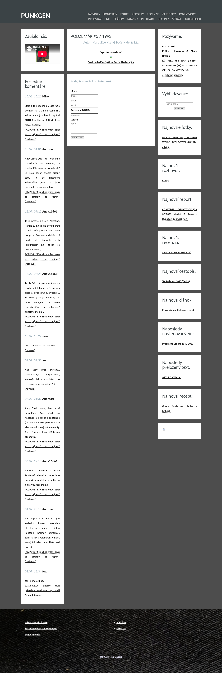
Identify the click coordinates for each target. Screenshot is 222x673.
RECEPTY (163, 19)
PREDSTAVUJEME (99, 19)
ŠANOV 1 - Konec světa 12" (176, 252)
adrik (119, 657)
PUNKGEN (35, 16)
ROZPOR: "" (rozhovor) (42, 135)
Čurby (165, 180)
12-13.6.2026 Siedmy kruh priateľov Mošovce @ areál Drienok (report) (42, 591)
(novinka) (30, 350)
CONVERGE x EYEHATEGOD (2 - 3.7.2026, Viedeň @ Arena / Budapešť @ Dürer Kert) (179, 214)
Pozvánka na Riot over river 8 (178, 310)
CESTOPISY (169, 14)
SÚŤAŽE (177, 19)
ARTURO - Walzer (171, 377)
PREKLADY (147, 19)
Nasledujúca (127, 62)
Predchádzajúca (96, 62)
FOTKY (124, 14)
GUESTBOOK (193, 19)
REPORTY (138, 14)
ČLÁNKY (119, 19)
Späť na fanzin (113, 62)
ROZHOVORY (187, 14)
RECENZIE (153, 14)
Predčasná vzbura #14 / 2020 (177, 344)
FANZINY (132, 19)
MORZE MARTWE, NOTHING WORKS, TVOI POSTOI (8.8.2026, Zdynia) (179, 142)
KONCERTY (110, 14)
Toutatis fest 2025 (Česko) (176, 281)
